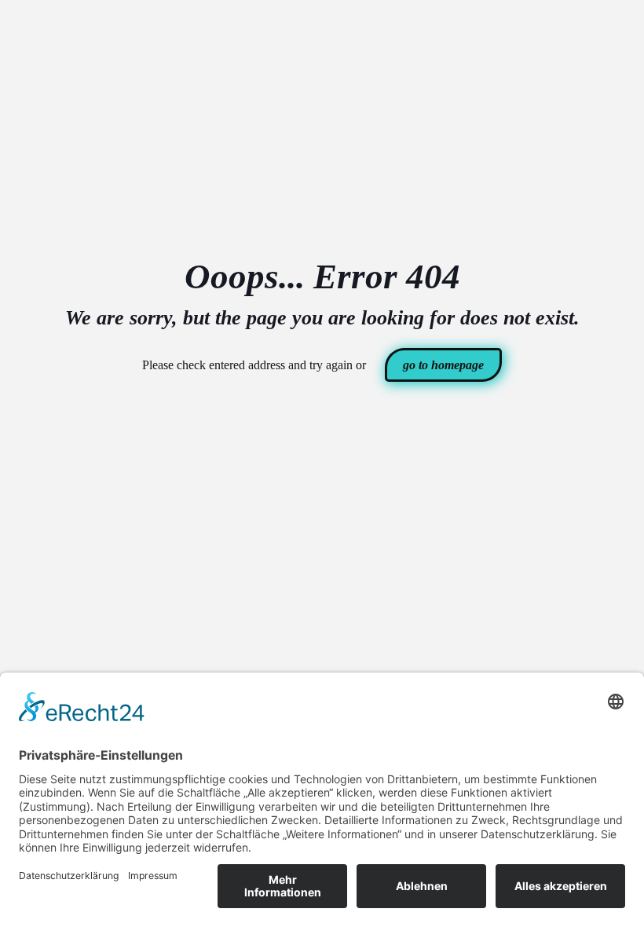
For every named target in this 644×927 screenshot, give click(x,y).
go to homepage (443, 365)
